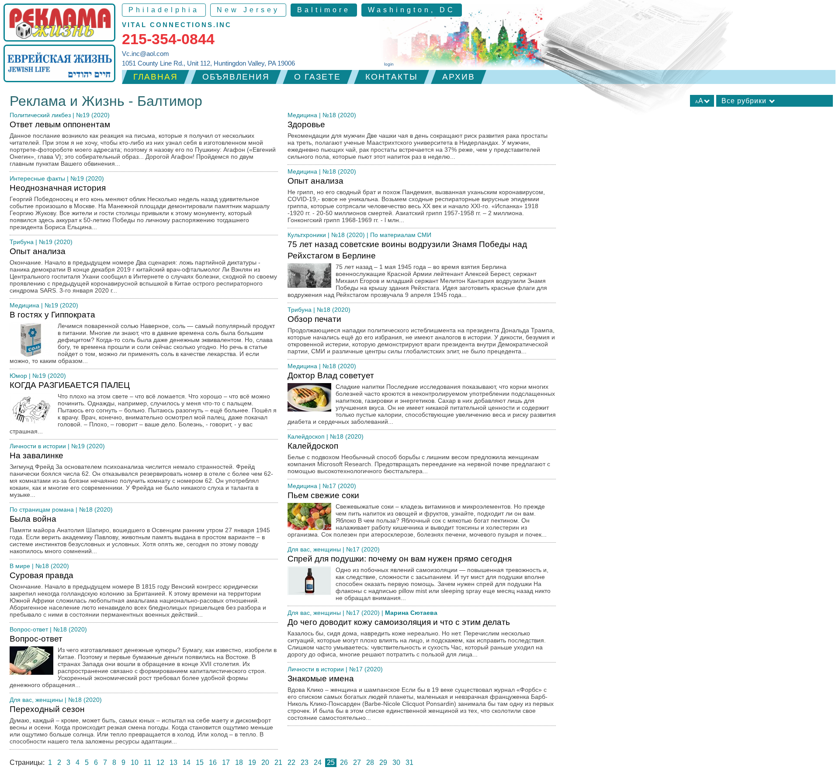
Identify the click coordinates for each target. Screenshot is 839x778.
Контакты (391, 76)
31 (409, 762)
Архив (458, 76)
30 (396, 762)
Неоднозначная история (140, 206)
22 (291, 762)
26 (344, 762)
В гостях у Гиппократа (142, 337)
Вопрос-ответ (29, 629)
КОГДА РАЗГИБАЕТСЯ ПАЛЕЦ (143, 407)
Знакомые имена (421, 697)
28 (370, 762)
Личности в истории (38, 446)
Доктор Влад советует (422, 398)
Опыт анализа (143, 270)
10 (135, 762)
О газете (317, 76)
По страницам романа (42, 509)
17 (226, 762)
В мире (20, 565)
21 (278, 762)
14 (187, 762)
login (389, 64)
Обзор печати (421, 334)
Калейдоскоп (306, 436)
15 (200, 762)
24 (318, 762)
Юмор (18, 375)
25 (331, 762)
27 (357, 762)
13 (173, 762)
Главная (155, 76)
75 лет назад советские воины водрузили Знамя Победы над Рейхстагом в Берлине (417, 269)
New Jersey (248, 10)
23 (305, 762)
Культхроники (307, 234)
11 (147, 762)
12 (160, 762)
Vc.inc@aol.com (145, 53)
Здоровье (418, 140)
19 (252, 762)
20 (265, 762)
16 (213, 762)
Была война (140, 534)
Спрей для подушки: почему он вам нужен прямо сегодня (419, 577)
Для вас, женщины (36, 699)
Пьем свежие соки (417, 514)
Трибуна (22, 241)
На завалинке (141, 474)
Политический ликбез (40, 115)
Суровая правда (138, 594)
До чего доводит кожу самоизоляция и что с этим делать (417, 638)
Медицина (24, 305)
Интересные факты (37, 178)
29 (383, 762)
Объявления (236, 76)
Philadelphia (163, 10)
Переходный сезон (141, 725)
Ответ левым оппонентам (143, 143)
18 (239, 762)
